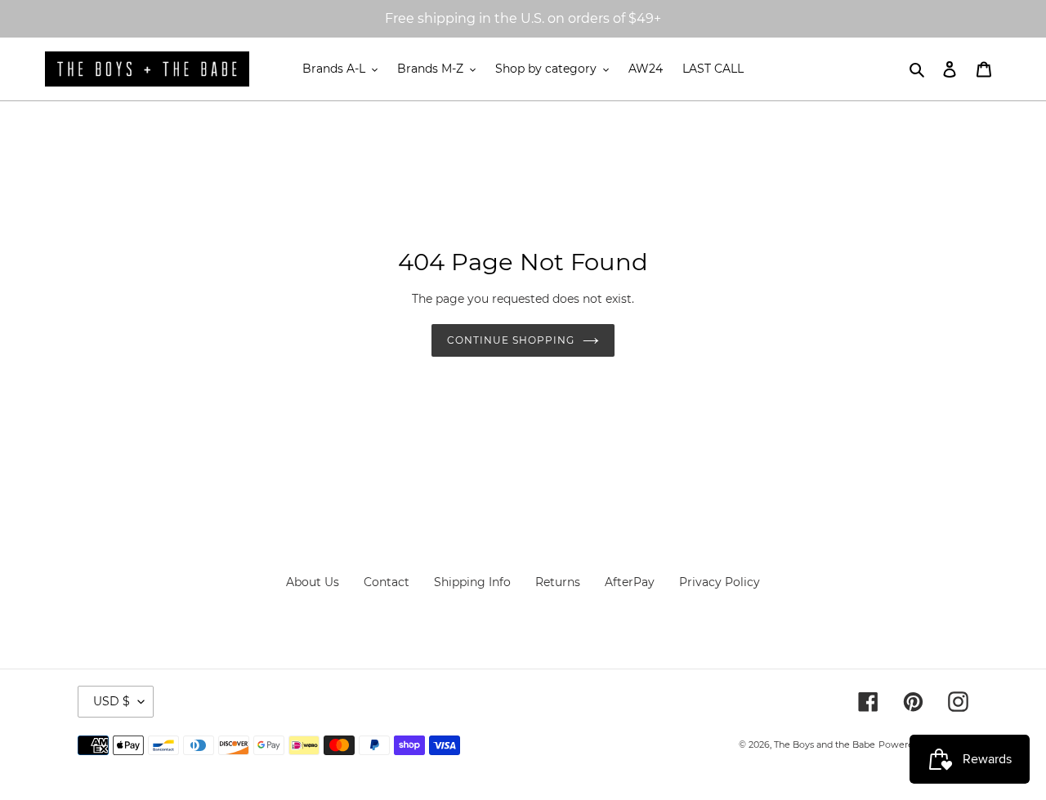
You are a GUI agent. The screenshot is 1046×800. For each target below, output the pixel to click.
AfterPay (630, 582)
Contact (386, 582)
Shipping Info (472, 582)
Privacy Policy (719, 582)
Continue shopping (510, 340)
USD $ (111, 701)
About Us (312, 582)
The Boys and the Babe (824, 744)
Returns (557, 582)
